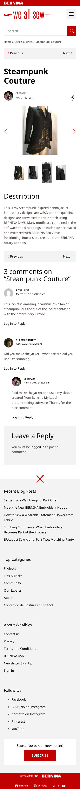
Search (71, 31)
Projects (10, 568)
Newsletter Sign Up (18, 663)
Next (66, 53)
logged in (37, 447)
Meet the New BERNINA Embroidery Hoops (35, 507)
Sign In (9, 670)
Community (12, 583)
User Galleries (23, 42)
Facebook (19, 699)
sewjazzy (21, 93)
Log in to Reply (14, 323)
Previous (16, 53)
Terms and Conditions (20, 648)
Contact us (12, 634)
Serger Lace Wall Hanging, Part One (30, 500)
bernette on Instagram (28, 714)
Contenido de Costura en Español (28, 605)
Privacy (9, 641)
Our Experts (13, 590)
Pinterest (18, 721)
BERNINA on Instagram (29, 707)
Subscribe (40, 755)
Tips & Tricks (13, 576)
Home (7, 42)
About (8, 598)
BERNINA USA (14, 656)
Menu (71, 14)
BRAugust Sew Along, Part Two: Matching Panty (39, 539)
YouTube (18, 729)
